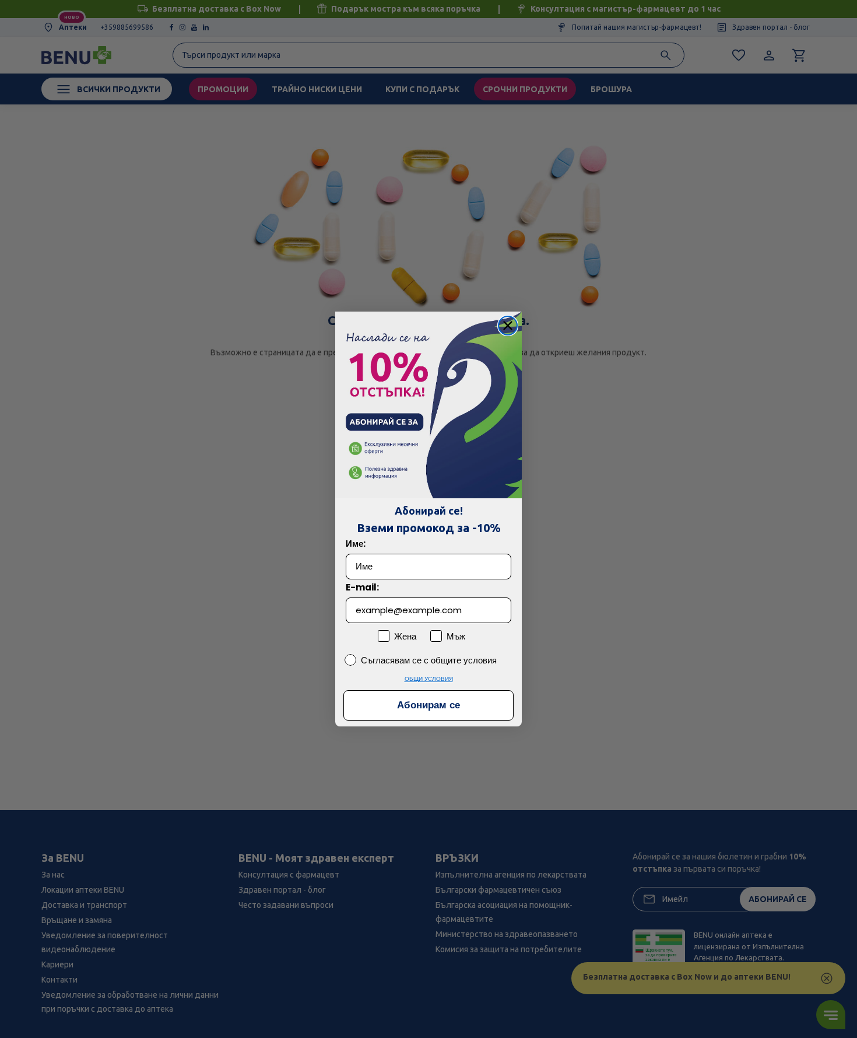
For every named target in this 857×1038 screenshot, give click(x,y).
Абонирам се (428, 705)
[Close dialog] (507, 325)
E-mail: (362, 587)
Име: (356, 543)
